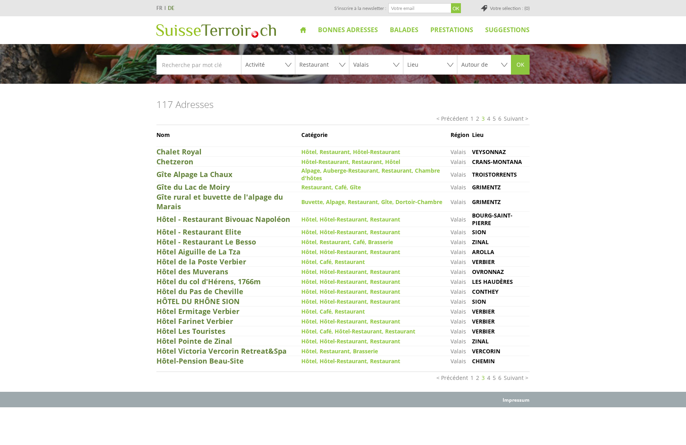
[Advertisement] (343, 425)
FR (159, 8)
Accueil (303, 30)
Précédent (454, 118)
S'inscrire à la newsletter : (360, 8)
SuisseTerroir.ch (216, 31)
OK (520, 64)
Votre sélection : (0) (510, 8)
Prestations (451, 29)
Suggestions (507, 29)
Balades (404, 29)
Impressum (516, 400)
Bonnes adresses (348, 29)
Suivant (514, 118)
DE (171, 8)
